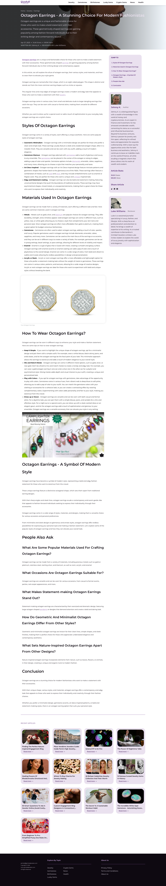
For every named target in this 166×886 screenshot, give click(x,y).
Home (23, 11)
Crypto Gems (121, 2)
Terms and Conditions (109, 871)
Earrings (37, 11)
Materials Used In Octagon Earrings (125, 67)
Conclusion (117, 85)
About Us (104, 874)
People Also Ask (118, 81)
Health (141, 2)
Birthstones (95, 2)
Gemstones (82, 2)
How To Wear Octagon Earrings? (124, 71)
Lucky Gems (108, 2)
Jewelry (71, 2)
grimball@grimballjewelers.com (29, 863)
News (132, 2)
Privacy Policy (106, 868)
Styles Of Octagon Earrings (122, 63)
